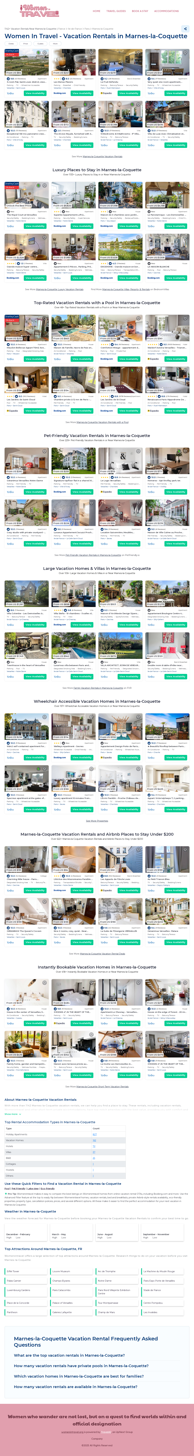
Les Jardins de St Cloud (113, 399)
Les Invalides (150, 1312)
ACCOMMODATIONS (166, 11)
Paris (103, 88)
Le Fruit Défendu (109, 82)
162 (94, 1140)
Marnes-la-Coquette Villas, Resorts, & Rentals (126, 289)
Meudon (16, 354)
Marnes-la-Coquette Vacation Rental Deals (102, 953)
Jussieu (19, 1018)
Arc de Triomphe (106, 1271)
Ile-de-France (106, 140)
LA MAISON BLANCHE (158, 266)
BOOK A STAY (140, 11)
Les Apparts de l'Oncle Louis (115, 879)
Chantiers (67, 88)
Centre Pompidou (153, 1303)
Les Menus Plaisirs (63, 82)
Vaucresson (111, 221)
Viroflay (163, 487)
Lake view (33, 1188)
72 (94, 1146)
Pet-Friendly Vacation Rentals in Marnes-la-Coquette (93, 555)
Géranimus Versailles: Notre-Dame (25, 480)
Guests (40, 43)
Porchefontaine (22, 1070)
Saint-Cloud (111, 354)
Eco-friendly (48, 1188)
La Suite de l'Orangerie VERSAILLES (119, 931)
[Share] (185, 28)
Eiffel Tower (13, 1271)
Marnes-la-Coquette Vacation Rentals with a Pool (103, 422)
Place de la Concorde (18, 1303)
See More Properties (97, 821)
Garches (157, 273)
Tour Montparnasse (108, 1303)
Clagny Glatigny (163, 885)
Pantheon (12, 1312)
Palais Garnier (14, 1280)
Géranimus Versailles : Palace (163, 931)
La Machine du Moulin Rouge (159, 1271)
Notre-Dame (21, 221)
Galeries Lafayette (62, 1312)
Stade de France (152, 1290)
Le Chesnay (118, 140)
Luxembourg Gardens (18, 1290)
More (55, 43)
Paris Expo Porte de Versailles (159, 1280)
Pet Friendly (18, 1188)
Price (25, 43)
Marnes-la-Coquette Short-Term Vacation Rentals (102, 1086)
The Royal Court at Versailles (22, 215)
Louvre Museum (61, 1271)
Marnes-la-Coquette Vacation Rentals (102, 156)
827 (95, 1134)
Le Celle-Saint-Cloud (75, 538)
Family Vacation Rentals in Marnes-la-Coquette (98, 688)
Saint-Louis (20, 88)
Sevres (109, 538)
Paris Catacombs (61, 1290)
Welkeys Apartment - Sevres (69, 746)
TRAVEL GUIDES (116, 11)
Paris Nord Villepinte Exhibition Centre (114, 1292)
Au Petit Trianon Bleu (159, 879)
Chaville (157, 752)
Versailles (10, 88)
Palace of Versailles (62, 1303)
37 (94, 1152)
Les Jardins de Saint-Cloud (21, 399)
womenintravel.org (72, 1432)
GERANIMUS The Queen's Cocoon (24, 931)
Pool (7, 1188)
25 (94, 1158)
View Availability (35, 93)
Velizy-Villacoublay (120, 273)
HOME (96, 11)
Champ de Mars (106, 1312)
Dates (11, 43)
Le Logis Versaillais (111, 480)
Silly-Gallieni (159, 619)
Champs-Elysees (61, 1280)
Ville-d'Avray (159, 88)
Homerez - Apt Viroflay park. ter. (164, 480)
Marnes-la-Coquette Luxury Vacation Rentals (59, 289)
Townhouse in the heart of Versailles (26, 665)
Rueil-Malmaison (113, 88)
